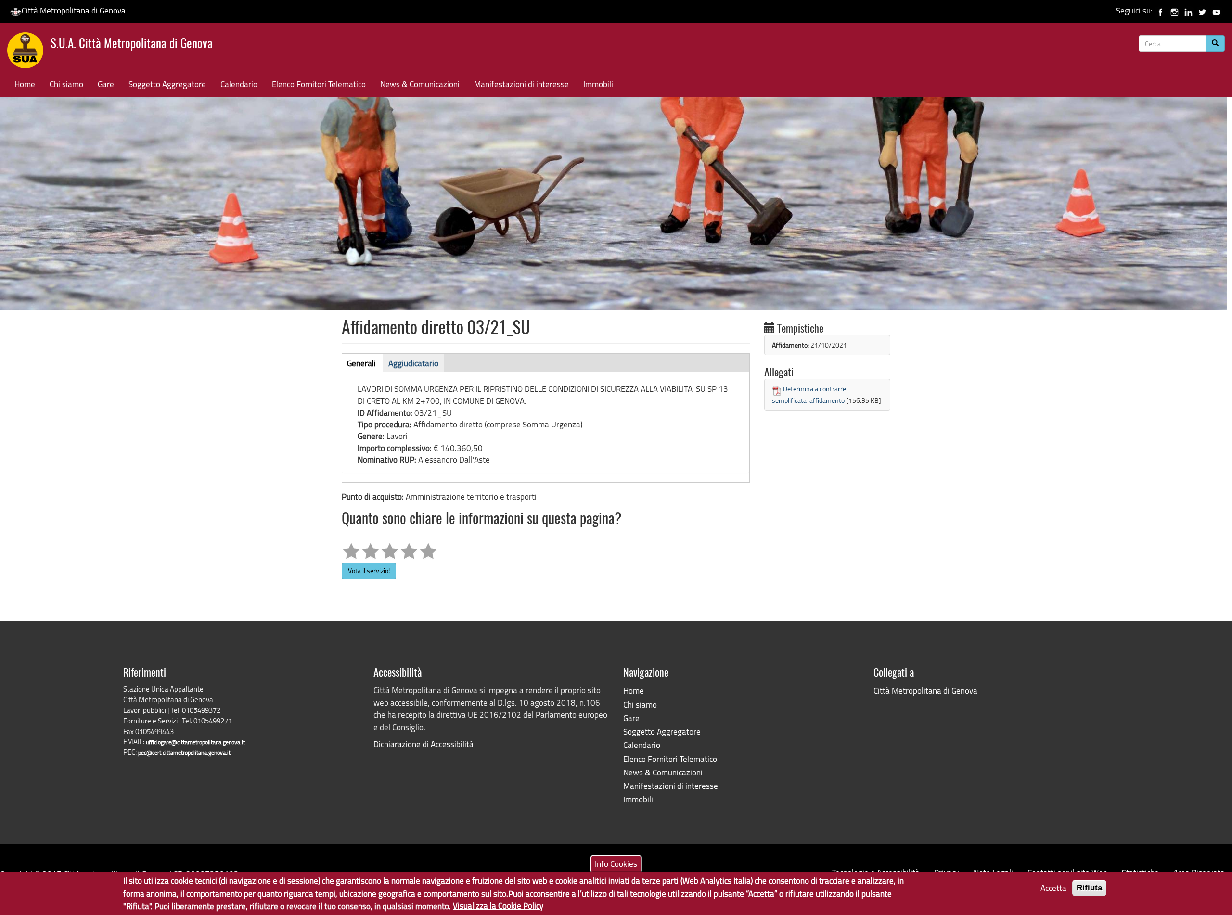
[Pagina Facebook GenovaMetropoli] (1161, 10)
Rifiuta (1089, 887)
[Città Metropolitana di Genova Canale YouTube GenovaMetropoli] (1216, 10)
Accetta (1053, 887)
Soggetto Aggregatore (167, 84)
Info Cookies (616, 863)
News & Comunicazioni (420, 84)
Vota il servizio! (369, 570)
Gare (106, 84)
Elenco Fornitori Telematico (319, 84)
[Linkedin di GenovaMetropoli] (1188, 10)
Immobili (598, 84)
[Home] (29, 52)
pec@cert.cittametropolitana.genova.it (184, 752)
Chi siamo (66, 84)
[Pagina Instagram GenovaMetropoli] (1174, 10)
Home (24, 84)
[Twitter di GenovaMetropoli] (1202, 10)
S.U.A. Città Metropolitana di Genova (132, 45)
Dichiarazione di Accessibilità (423, 743)
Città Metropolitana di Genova (74, 10)
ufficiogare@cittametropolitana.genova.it (195, 742)
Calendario (238, 84)
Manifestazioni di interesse (521, 84)
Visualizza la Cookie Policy (498, 905)
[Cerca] (1215, 43)
